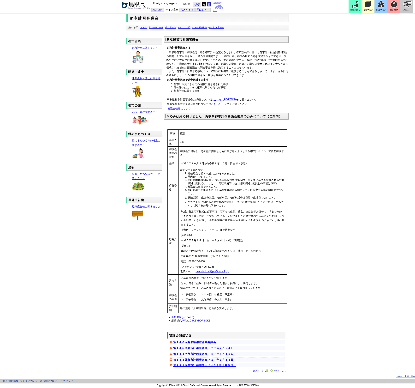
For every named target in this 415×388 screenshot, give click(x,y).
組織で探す (381, 10)
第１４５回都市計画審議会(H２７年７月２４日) (204, 348)
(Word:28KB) (189, 320)
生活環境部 (170, 27)
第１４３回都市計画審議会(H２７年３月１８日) (204, 359)
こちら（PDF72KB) (225, 99)
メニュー (407, 10)
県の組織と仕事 (156, 27)
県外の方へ (355, 10)
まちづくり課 (184, 27)
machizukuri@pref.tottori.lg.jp (212, 271)
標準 (197, 4)
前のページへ (259, 371)
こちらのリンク (220, 104)
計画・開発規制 (199, 27)
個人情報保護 (10, 381)
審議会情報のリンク (179, 108)
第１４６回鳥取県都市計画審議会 (194, 342)
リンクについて (29, 381)
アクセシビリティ (70, 381)
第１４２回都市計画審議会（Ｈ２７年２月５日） (204, 365)
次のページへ (279, 371)
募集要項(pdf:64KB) (182, 317)
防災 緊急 (394, 10)
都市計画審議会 (216, 27)
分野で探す (368, 10)
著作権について (49, 381)
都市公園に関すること (145, 112)
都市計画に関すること (145, 47)
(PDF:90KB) (204, 320)
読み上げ (158, 9)
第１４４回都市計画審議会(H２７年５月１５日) (204, 353)
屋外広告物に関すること (146, 206)
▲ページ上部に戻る (405, 376)
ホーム (143, 27)
